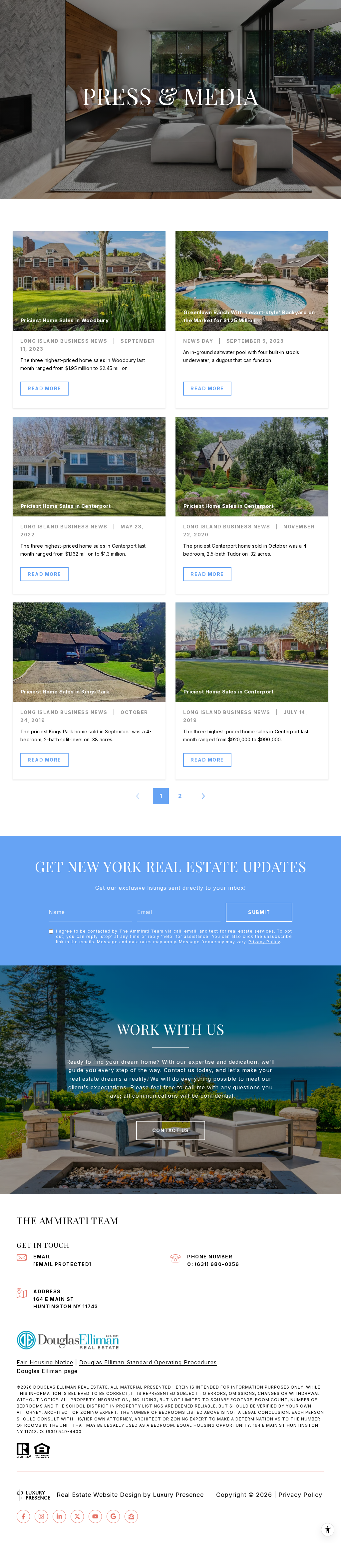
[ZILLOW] (131, 1516)
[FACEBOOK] (23, 1516)
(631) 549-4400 (64, 1431)
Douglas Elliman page (47, 1371)
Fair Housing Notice (45, 1362)
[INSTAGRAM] (41, 1516)
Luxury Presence (178, 1494)
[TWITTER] (77, 1516)
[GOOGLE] (113, 1516)
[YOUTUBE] (95, 1516)
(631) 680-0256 (217, 1264)
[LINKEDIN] (59, 1516)
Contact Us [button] (170, 1130)
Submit (259, 912)
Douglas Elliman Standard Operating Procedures (148, 1362)
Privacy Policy (264, 941)
